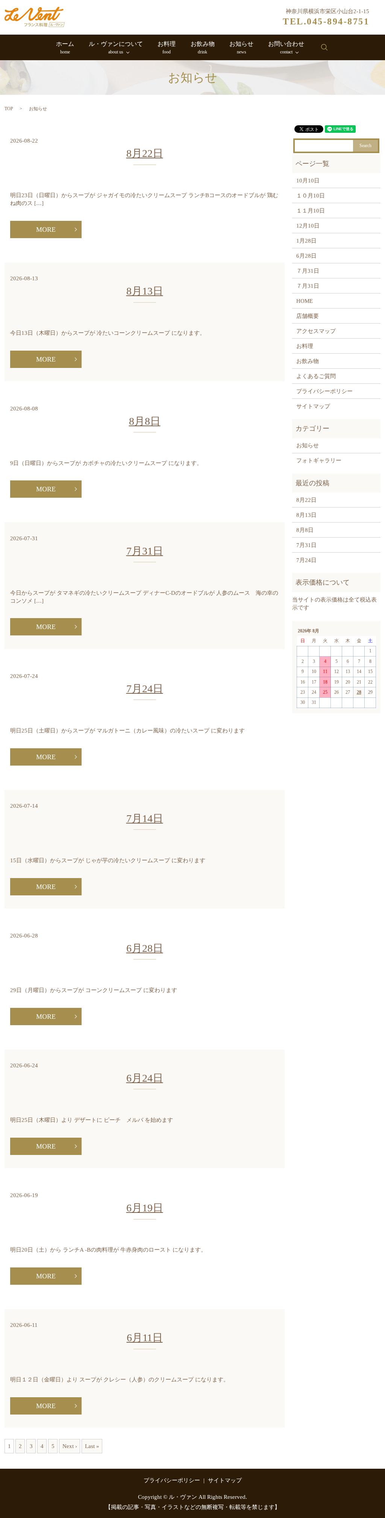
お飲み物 (203, 48)
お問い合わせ (286, 48)
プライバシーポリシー (324, 391)
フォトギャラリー (318, 460)
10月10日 (308, 181)
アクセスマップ (316, 331)
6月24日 (144, 1078)
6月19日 (144, 1208)
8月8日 (145, 421)
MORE (46, 229)
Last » (92, 1446)
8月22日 (144, 153)
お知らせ (241, 48)
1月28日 (306, 241)
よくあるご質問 (316, 376)
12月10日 (308, 226)
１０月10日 (310, 196)
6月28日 (144, 948)
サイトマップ (313, 406)
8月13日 (144, 291)
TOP (9, 108)
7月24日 (144, 688)
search (324, 47)
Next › (69, 1446)
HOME (304, 301)
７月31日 (307, 271)
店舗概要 (307, 316)
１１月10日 (310, 211)
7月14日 (144, 818)
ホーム (65, 48)
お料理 (167, 48)
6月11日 (145, 1337)
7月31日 (144, 551)
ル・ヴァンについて (116, 48)
